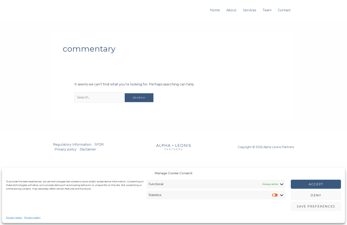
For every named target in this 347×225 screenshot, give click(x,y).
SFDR (99, 144)
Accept (316, 184)
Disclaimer (88, 149)
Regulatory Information (72, 144)
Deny (316, 195)
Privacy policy (14, 217)
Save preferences (316, 206)
